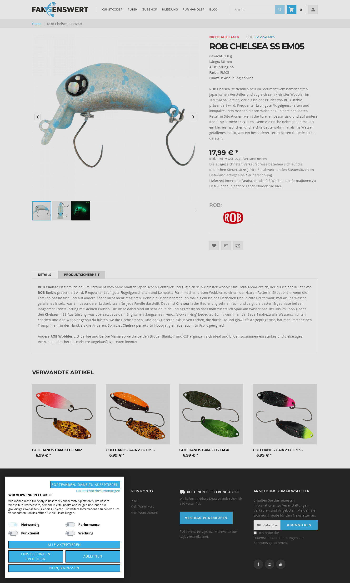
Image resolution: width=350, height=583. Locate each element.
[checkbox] (70, 524)
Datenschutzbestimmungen (98, 491)
